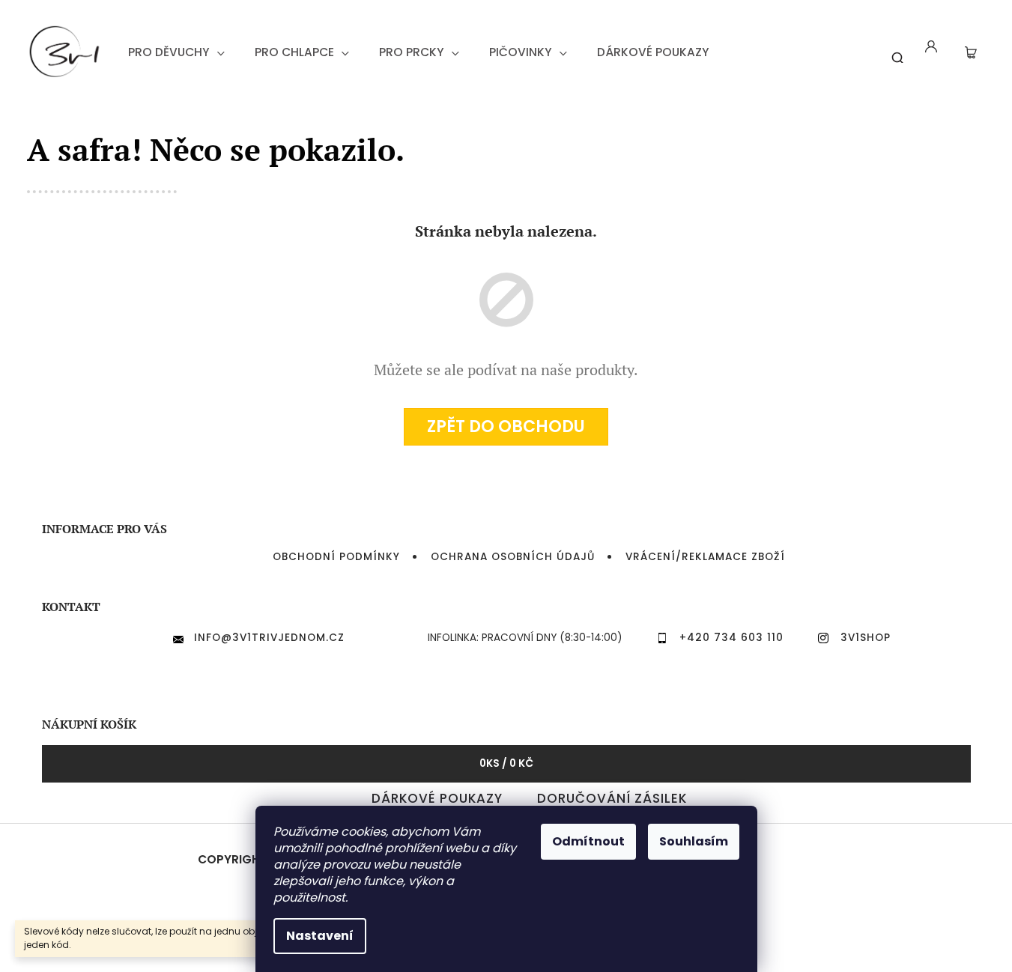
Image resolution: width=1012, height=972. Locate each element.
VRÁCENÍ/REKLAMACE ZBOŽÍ (705, 557)
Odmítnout (588, 841)
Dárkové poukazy (437, 798)
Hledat (892, 51)
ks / (506, 763)
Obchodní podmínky (336, 557)
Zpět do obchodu (506, 426)
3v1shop (865, 638)
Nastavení (320, 935)
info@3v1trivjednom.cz (269, 638)
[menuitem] (176, 52)
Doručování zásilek (612, 798)
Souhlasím (693, 841)
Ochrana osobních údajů (513, 557)
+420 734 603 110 (731, 638)
